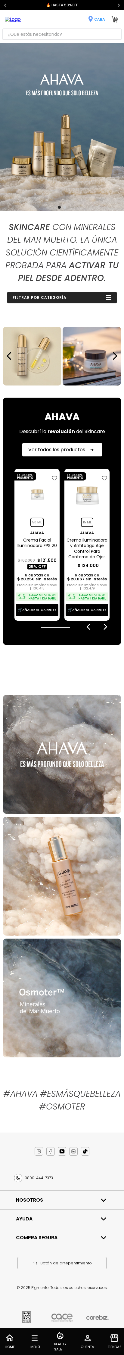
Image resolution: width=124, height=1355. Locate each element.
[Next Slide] (118, 5)
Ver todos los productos (56, 449)
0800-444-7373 (39, 1177)
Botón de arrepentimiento (66, 1263)
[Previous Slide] (5, 5)
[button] (59, 207)
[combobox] (62, 34)
